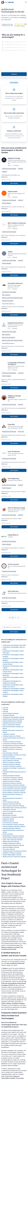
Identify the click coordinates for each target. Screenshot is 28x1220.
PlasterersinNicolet (8, 819)
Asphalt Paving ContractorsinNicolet (13, 719)
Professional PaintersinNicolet (11, 828)
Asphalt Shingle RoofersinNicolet (12, 721)
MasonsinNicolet (8, 813)
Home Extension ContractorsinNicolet (14, 790)
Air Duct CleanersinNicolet (10, 713)
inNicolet (5, 708)
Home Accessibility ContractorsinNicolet (14, 787)
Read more (4, 177)
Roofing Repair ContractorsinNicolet (13, 836)
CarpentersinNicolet (9, 734)
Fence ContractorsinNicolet (11, 760)
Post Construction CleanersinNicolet (13, 824)
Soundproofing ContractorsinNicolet (13, 845)
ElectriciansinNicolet (9, 757)
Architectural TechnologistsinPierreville (14, 645)
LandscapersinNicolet (9, 809)
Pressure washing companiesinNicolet (14, 826)
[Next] (21, 617)
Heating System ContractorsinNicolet (13, 785)
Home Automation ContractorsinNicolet (14, 789)
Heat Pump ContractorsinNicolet (12, 783)
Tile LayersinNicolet (9, 849)
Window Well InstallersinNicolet (12, 855)
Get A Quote (14, 183)
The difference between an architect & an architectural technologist (12, 947)
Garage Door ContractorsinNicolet (13, 779)
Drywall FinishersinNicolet (10, 753)
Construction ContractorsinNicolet (13, 743)
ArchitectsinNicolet (8, 715)
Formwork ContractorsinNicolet (12, 766)
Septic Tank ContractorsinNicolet (12, 839)
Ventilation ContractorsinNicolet (12, 853)
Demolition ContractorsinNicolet (12, 747)
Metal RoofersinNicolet (9, 815)
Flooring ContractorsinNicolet (11, 764)
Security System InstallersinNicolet (13, 838)
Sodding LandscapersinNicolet (12, 843)
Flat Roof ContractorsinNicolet (11, 762)
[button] (26, 2)
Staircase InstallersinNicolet (11, 847)
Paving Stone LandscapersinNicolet (13, 817)
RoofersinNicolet (8, 834)
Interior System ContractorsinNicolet (13, 806)
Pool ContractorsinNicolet (10, 823)
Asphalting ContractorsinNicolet (12, 723)
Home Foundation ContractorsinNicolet (14, 792)
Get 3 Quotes (14, 632)
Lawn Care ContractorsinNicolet (12, 811)
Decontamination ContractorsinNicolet (14, 745)
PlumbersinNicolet (8, 821)
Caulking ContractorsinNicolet (11, 736)
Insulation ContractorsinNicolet (12, 804)
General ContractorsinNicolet (11, 781)
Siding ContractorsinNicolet (11, 841)
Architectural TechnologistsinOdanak (13, 688)
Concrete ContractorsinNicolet (12, 741)
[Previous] (6, 617)
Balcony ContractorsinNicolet (11, 725)
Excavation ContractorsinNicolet (12, 758)
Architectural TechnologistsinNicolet (13, 717)
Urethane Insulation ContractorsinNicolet (14, 851)
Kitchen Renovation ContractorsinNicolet (15, 807)
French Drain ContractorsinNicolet (13, 777)
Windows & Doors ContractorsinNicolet (14, 856)
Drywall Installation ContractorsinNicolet (14, 755)
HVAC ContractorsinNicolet (11, 802)
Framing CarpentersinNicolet (11, 775)
